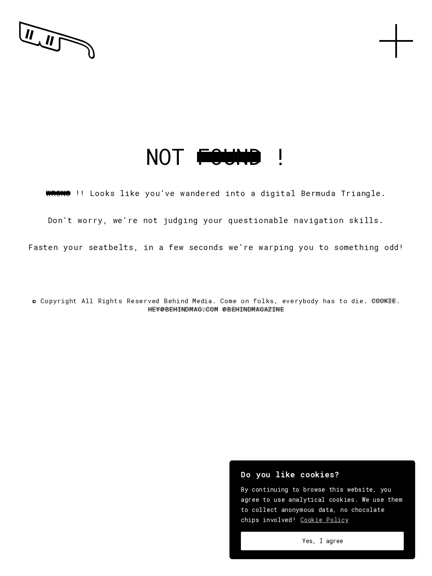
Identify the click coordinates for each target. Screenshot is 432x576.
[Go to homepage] (57, 59)
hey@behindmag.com (183, 309)
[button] (396, 67)
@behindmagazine (253, 309)
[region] (322, 509)
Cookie (384, 300)
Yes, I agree (322, 541)
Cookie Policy (324, 520)
